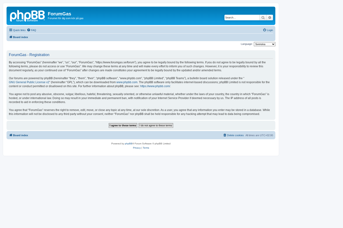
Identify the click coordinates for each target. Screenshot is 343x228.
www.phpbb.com (126, 82)
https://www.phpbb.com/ (155, 86)
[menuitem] (31, 30)
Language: (247, 44)
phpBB (128, 143)
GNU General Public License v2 (29, 82)
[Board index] (28, 15)
